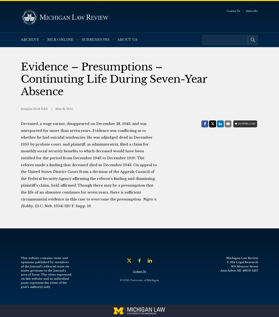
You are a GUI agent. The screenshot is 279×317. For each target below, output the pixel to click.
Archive (30, 40)
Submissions (95, 40)
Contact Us (233, 11)
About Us (127, 40)
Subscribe (252, 11)
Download (247, 123)
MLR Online (60, 40)
